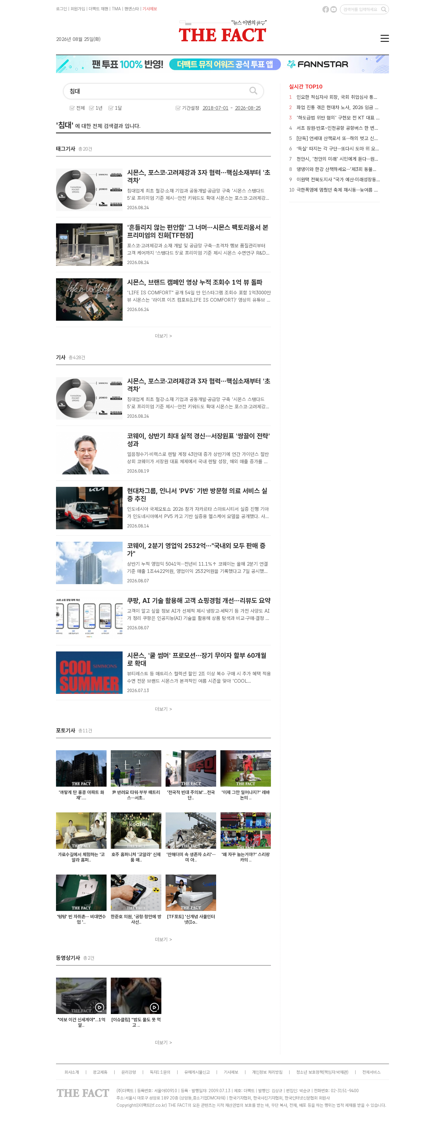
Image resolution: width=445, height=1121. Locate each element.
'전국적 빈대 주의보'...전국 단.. (191, 795)
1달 (118, 108)
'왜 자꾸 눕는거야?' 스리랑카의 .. (246, 857)
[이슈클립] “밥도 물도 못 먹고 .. (136, 1022)
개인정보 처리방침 (267, 1072)
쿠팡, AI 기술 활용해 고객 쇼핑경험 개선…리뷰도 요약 (198, 600)
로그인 (61, 8)
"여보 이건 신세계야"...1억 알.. (81, 1022)
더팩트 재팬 (98, 8)
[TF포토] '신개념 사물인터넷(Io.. (191, 919)
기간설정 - (208, 108)
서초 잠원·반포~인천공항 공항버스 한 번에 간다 (343, 128)
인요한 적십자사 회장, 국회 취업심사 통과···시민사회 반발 (352, 97)
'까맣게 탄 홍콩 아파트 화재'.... (81, 795)
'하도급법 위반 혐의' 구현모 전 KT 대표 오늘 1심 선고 (350, 118)
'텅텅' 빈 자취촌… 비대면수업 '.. (81, 919)
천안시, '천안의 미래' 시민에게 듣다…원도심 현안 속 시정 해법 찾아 (363, 159)
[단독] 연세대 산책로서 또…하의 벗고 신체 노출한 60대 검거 (355, 138)
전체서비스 (371, 1072)
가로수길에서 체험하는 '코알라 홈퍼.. (81, 857)
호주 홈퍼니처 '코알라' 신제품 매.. (136, 857)
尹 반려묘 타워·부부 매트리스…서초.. (136, 795)
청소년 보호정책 (309, 1072)
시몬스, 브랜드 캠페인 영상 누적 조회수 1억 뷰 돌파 (194, 282)
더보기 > (163, 336)
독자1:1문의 (160, 1072)
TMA (116, 8)
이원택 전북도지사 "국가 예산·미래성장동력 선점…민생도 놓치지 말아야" (367, 179)
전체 (80, 108)
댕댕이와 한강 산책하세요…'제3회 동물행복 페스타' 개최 (352, 169)
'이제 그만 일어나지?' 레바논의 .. (246, 795)
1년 (99, 108)
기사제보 (150, 8)
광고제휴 (100, 1072)
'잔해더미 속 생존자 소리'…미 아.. (191, 857)
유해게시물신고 (197, 1072)
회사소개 (71, 1072)
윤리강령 (128, 1072)
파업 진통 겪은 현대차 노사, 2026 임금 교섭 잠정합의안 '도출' (358, 107)
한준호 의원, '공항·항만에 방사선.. (136, 919)
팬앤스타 (131, 8)
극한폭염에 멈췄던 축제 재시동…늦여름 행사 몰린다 (347, 190)
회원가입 (78, 8)
